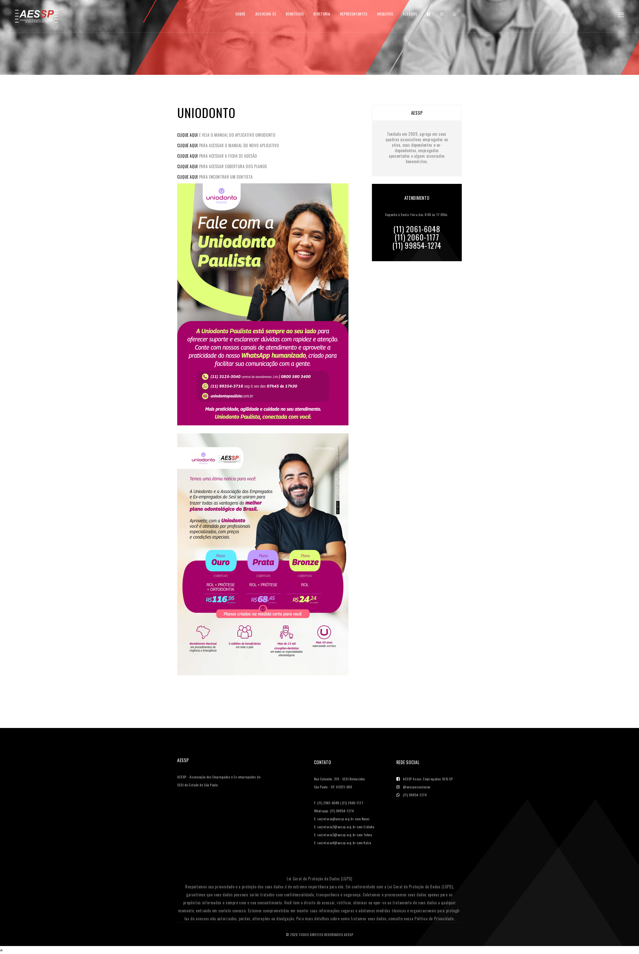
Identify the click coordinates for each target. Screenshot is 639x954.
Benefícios (295, 13)
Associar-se (265, 13)
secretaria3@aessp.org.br (336, 834)
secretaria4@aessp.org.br (336, 842)
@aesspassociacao (416, 786)
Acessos (410, 13)
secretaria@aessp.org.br (335, 818)
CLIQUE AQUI (187, 135)
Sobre (240, 13)
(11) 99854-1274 (415, 794)
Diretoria (322, 13)
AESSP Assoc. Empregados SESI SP (428, 778)
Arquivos (385, 13)
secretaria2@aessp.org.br (336, 826)
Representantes (354, 13)
